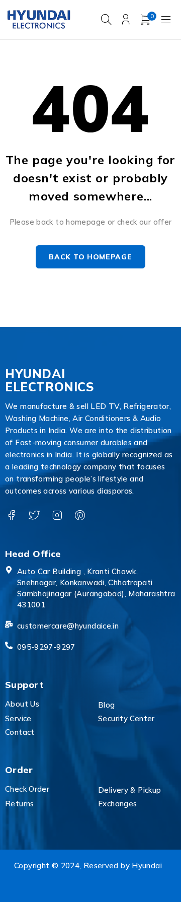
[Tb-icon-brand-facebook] (11, 515)
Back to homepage (90, 256)
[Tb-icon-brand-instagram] (57, 515)
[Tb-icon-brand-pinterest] (79, 515)
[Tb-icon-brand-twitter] (34, 515)
